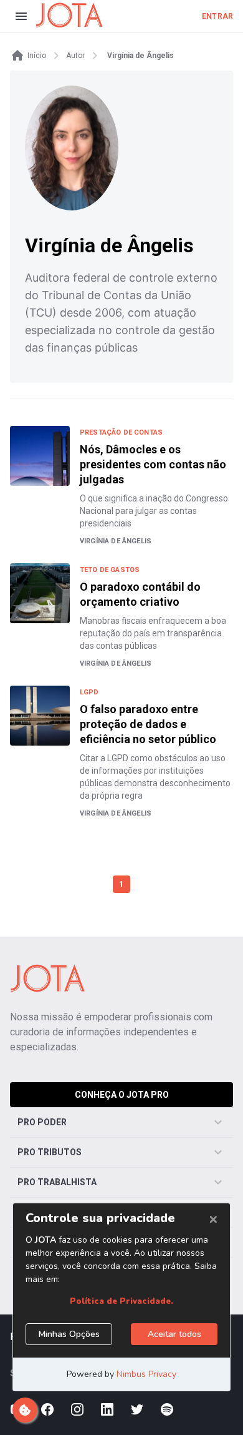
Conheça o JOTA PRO (122, 1095)
